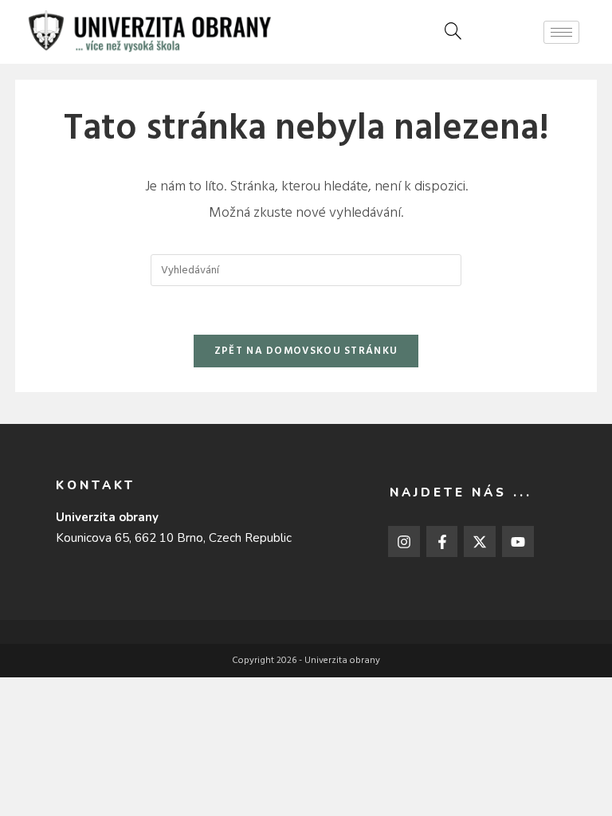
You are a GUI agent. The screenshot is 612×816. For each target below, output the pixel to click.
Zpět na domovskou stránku (306, 351)
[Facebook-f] (442, 542)
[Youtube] (518, 542)
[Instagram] (404, 542)
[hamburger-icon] (561, 32)
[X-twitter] (480, 542)
